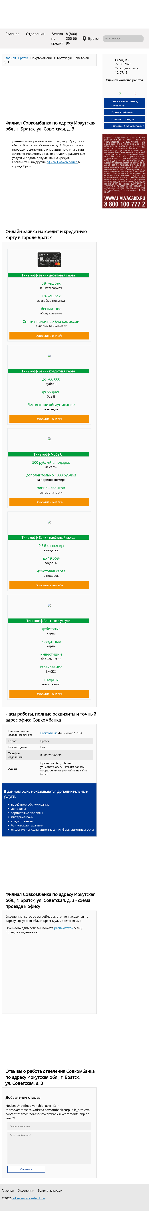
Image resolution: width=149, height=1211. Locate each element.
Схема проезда (122, 119)
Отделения (35, 33)
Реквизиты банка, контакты (124, 103)
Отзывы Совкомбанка (127, 126)
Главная (12, 33)
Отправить (26, 1169)
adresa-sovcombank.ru (28, 1198)
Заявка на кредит (57, 38)
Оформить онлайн (49, 335)
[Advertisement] (49, 91)
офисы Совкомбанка (62, 162)
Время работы (122, 112)
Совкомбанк (48, 733)
